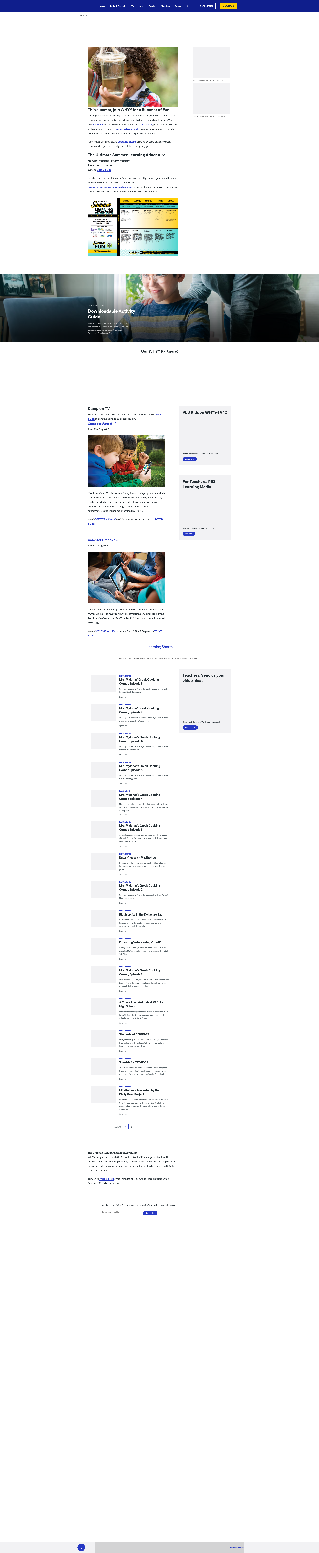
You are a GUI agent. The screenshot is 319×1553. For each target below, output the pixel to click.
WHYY (84, 6)
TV (132, 6)
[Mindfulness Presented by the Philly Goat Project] (103, 1095)
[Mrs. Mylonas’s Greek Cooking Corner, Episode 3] (103, 831)
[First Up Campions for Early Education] (173, 391)
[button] (81, 1547)
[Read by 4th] (123, 363)
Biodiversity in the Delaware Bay (140, 914)
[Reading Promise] (166, 363)
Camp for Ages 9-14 (102, 423)
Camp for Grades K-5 (103, 539)
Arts (141, 6)
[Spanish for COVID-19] (103, 1067)
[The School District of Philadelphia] (188, 362)
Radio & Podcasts (118, 6)
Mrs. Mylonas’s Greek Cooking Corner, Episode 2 (139, 887)
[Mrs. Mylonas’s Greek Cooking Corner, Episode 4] (103, 800)
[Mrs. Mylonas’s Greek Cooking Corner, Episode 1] (103, 976)
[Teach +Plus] (157, 391)
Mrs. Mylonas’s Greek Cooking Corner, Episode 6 (139, 739)
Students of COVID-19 (134, 1034)
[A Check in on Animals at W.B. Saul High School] (103, 1008)
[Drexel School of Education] (144, 362)
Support (178, 6)
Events (152, 6)
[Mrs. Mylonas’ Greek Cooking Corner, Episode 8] (103, 685)
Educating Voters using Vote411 (140, 942)
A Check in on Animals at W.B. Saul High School (142, 1004)
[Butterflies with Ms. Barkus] (103, 863)
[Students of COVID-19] (103, 1040)
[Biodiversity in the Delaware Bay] (103, 918)
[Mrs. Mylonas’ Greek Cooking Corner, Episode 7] (103, 713)
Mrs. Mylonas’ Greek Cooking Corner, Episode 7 (139, 710)
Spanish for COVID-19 (133, 1062)
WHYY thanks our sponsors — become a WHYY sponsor (209, 80)
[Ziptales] (141, 391)
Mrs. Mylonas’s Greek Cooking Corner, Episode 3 (139, 827)
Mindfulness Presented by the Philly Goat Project (139, 1092)
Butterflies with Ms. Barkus (137, 857)
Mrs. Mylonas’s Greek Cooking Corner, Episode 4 (139, 797)
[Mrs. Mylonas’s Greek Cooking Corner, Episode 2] (103, 891)
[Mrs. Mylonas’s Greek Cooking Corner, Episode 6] (103, 742)
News (102, 6)
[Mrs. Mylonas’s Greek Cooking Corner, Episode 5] (103, 771)
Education (165, 6)
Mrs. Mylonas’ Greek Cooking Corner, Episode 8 (139, 681)
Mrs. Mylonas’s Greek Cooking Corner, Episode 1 (139, 972)
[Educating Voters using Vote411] (103, 947)
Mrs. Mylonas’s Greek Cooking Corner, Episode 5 (139, 768)
